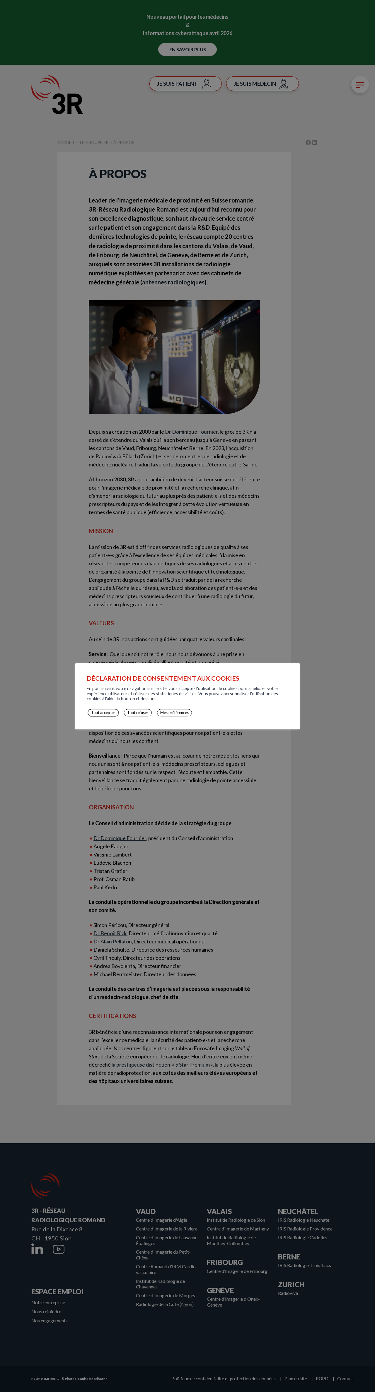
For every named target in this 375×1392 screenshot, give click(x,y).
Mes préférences (174, 712)
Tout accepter (103, 712)
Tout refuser (137, 712)
